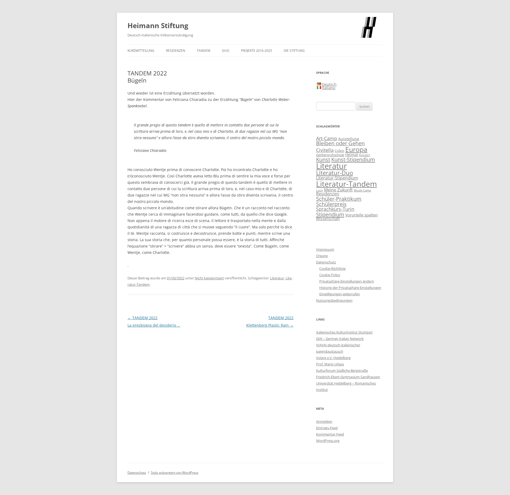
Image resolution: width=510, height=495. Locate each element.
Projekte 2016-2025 (256, 50)
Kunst (323, 159)
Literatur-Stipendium (337, 178)
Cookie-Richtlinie (332, 268)
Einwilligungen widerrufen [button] (339, 294)
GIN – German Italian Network (340, 338)
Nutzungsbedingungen (334, 300)
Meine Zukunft (338, 190)
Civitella (325, 150)
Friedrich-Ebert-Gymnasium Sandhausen (348, 376)
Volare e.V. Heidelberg (333, 357)
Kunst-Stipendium (353, 159)
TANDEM (203, 50)
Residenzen (175, 50)
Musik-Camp (362, 190)
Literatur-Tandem (346, 184)
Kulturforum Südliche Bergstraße (342, 370)
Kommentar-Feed (330, 434)
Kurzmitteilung (141, 50)
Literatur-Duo (334, 173)
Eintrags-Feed (327, 427)
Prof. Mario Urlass (330, 364)
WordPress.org (327, 440)
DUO (225, 50)
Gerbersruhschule (330, 155)
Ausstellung (348, 138)
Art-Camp (326, 138)
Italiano (328, 87)
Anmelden (324, 421)
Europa (356, 149)
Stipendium (330, 214)
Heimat (351, 154)
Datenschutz (326, 262)
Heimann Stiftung (158, 25)
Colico (339, 150)
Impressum (325, 249)
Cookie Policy (329, 274)
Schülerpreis (331, 204)
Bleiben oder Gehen (340, 143)
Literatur (277, 278)
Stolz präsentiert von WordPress (174, 472)
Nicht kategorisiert (209, 278)
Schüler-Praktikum (339, 198)
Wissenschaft (328, 218)
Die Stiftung (294, 50)
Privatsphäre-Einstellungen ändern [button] (346, 281)
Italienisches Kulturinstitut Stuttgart (344, 332)
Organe (322, 255)
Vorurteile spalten (361, 214)
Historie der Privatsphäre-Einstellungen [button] (350, 287)
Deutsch (329, 84)
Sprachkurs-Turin (335, 209)
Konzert (364, 155)
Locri (319, 190)
